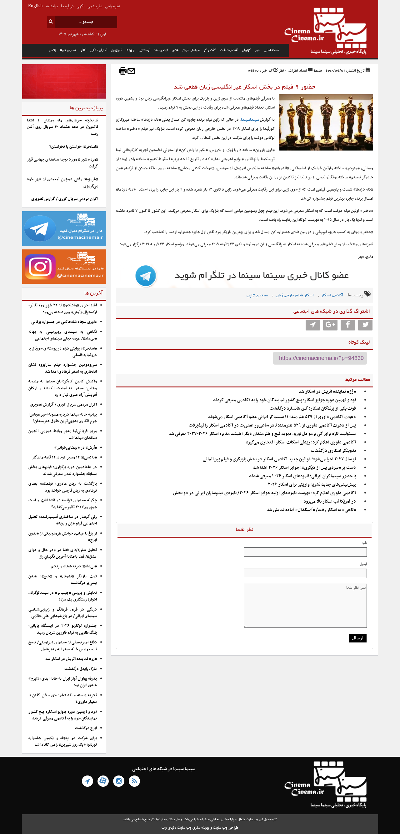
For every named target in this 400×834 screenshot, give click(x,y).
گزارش (246, 50)
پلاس (52, 50)
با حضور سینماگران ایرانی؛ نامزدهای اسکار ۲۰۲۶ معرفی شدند (302, 476)
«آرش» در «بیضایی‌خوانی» (75, 447)
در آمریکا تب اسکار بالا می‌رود (330, 501)
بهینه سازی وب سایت (193, 828)
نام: (364, 543)
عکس (175, 50)
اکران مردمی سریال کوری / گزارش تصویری (64, 199)
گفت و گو (210, 50)
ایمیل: (362, 564)
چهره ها (130, 50)
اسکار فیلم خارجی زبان (295, 295)
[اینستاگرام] (118, 781)
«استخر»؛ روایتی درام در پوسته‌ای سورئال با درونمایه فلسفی (62, 352)
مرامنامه (52, 6)
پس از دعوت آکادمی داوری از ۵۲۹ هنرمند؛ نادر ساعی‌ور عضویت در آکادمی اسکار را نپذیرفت (272, 425)
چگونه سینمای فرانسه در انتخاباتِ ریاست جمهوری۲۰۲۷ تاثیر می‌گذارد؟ (62, 503)
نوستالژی (144, 50)
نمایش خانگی (98, 50)
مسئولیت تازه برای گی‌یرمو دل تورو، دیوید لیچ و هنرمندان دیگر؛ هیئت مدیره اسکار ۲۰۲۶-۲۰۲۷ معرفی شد (262, 434)
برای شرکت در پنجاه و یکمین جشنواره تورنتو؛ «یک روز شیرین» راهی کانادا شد (62, 741)
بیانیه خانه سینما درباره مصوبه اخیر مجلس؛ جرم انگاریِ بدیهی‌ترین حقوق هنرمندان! (62, 418)
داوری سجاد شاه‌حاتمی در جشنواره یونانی (64, 322)
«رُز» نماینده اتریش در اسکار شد (327, 392)
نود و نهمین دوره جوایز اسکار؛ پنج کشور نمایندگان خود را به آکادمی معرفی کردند (284, 400)
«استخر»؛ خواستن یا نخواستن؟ (73, 146)
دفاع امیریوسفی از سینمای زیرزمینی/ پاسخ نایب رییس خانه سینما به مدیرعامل (62, 645)
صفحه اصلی (271, 50)
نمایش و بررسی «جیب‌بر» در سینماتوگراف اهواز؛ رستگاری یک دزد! (62, 596)
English (35, 6)
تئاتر (83, 50)
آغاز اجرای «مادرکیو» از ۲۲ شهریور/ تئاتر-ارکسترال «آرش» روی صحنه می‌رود (62, 308)
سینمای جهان (191, 50)
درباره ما (67, 6)
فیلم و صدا (161, 50)
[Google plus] (330, 325)
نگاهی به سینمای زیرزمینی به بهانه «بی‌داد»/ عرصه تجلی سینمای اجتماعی (62, 335)
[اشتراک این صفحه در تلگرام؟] (313, 325)
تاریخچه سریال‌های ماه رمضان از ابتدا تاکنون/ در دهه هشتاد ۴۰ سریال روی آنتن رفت (62, 127)
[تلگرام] (87, 781)
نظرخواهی (112, 6)
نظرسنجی (95, 6)
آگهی (80, 6)
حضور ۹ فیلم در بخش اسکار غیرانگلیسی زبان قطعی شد (244, 87)
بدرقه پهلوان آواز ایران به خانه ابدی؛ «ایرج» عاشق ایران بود (62, 682)
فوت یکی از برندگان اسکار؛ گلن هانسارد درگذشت (313, 408)
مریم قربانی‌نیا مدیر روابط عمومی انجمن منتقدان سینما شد (62, 434)
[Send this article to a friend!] (131, 71)
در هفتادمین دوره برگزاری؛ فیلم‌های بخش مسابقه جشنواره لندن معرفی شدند (62, 470)
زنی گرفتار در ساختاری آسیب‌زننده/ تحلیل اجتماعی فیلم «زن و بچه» (62, 520)
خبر (257, 50)
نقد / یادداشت (229, 50)
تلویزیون (116, 50)
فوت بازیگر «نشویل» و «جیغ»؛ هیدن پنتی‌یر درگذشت (62, 579)
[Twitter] (365, 325)
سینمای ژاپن (257, 295)
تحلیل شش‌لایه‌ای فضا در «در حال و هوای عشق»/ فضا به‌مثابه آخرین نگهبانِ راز (62, 553)
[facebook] (348, 325)
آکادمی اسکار (332, 295)
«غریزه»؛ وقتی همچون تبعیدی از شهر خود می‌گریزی (62, 182)
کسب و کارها (68, 50)
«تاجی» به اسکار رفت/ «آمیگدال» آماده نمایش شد (311, 510)
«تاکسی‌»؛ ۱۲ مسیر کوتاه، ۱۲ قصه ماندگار (64, 457)
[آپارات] (103, 781)
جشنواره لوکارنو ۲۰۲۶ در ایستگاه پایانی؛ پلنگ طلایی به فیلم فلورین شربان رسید (62, 629)
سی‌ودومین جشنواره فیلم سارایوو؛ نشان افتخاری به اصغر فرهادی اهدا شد (62, 368)
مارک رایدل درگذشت (80, 669)
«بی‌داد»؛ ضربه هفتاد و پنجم (74, 566)
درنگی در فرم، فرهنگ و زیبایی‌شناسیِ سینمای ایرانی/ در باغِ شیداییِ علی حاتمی (62, 613)
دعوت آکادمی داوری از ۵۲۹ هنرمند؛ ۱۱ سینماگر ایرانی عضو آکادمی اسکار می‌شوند (282, 417)
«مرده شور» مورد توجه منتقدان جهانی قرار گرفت (62, 163)
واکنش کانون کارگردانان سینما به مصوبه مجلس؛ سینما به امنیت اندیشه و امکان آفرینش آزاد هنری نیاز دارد (62, 388)
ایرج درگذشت (86, 728)
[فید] (134, 781)
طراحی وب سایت (225, 828)
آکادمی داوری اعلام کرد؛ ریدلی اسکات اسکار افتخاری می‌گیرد (301, 442)
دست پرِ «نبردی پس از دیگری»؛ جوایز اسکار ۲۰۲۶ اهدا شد (304, 468)
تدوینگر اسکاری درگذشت (333, 451)
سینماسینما (250, 119)
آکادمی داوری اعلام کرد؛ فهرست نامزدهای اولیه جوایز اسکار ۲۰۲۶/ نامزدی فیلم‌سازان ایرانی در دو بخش (264, 493)
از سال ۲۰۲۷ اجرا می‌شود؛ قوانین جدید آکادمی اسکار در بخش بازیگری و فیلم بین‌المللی (279, 459)
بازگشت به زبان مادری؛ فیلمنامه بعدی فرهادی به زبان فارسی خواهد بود (62, 487)
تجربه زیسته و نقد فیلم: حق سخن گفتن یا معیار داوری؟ (62, 698)
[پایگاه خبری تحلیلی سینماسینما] (333, 32)
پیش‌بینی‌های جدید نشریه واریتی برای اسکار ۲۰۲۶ (311, 485)
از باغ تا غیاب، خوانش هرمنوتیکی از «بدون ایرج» (62, 537)
